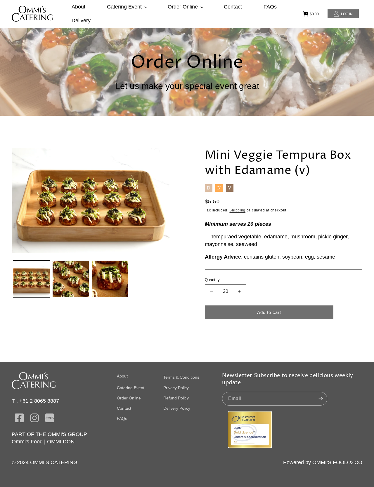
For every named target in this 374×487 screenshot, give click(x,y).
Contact (124, 408)
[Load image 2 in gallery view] (71, 279)
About (122, 376)
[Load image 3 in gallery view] (110, 279)
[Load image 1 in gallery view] (31, 279)
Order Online (129, 398)
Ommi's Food (27, 442)
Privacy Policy (176, 387)
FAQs (122, 418)
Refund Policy (176, 398)
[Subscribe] (320, 399)
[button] (126, 7)
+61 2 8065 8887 (39, 401)
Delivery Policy (176, 408)
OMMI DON (61, 442)
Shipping (237, 210)
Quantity (212, 280)
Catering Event (130, 387)
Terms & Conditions (181, 377)
